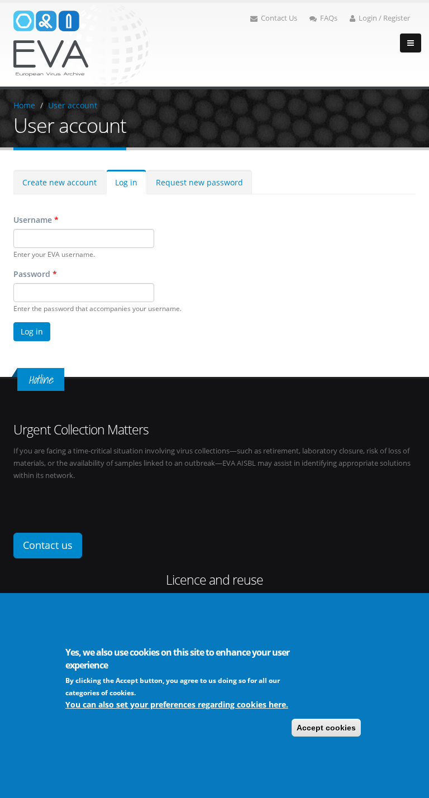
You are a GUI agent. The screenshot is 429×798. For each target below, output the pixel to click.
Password (35, 274)
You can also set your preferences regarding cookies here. (176, 704)
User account (72, 105)
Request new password (199, 182)
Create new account (59, 182)
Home (24, 105)
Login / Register (384, 18)
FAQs (328, 18)
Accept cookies (326, 727)
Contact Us (279, 18)
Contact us (48, 545)
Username (36, 219)
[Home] (81, 44)
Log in (126, 182)
